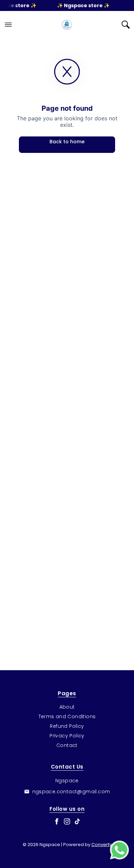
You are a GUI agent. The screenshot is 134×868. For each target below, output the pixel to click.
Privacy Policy (67, 735)
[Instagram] (67, 821)
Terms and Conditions (67, 716)
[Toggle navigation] (8, 25)
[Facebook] (57, 821)
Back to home (67, 141)
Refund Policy (67, 726)
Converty (101, 844)
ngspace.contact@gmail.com (71, 791)
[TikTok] (77, 821)
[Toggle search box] (126, 25)
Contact (67, 745)
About (67, 706)
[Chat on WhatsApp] (119, 850)
